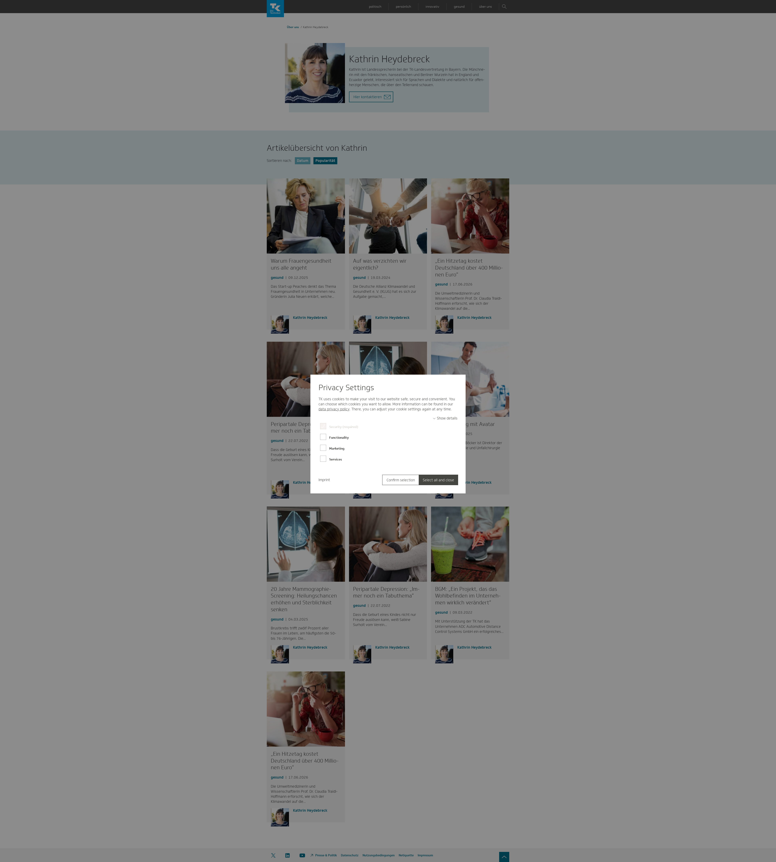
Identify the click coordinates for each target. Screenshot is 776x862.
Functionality (339, 437)
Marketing (337, 448)
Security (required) (343, 427)
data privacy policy (333, 409)
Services (335, 459)
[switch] (445, 418)
